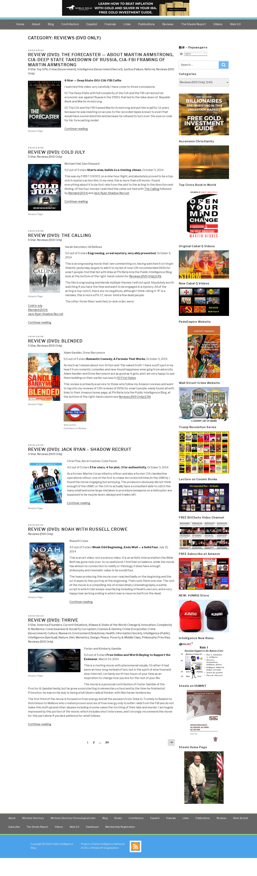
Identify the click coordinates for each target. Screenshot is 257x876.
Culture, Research (59, 633)
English (187, 53)
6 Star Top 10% (38, 69)
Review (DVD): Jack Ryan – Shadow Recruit (79, 449)
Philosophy (149, 637)
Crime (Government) (62, 69)
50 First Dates (126, 378)
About (36, 24)
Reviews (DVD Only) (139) (145, 276)
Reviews (167, 24)
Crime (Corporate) (134, 629)
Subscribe (14, 826)
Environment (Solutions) (88, 633)
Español (91, 24)
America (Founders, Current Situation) (62, 625)
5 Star (32, 156)
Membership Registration (120, 826)
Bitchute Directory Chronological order (73, 818)
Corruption (88, 629)
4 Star (32, 454)
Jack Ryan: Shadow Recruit (111, 193)
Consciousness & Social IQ (63, 629)
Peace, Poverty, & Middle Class (121, 637)
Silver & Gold (240, 818)
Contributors (70, 24)
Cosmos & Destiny (109, 629)
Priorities (164, 637)
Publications (146, 24)
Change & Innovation (141, 625)
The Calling (151, 189)
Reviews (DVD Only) (49, 156)
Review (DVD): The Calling (59, 235)
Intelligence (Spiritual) (42, 637)
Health (110, 633)
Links (127, 24)
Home (20, 24)
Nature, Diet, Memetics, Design (78, 637)
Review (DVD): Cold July (56, 152)
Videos (217, 24)
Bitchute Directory (33, 818)
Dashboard (92, 826)
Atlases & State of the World (107, 625)
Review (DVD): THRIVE (53, 620)
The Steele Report (193, 24)
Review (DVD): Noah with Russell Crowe (78, 529)
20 (108, 742)
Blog (51, 24)
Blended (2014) (78, 193)
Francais (110, 24)
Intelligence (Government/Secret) (100, 69)
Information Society (129, 633)
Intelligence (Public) (156, 633)
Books (118, 818)
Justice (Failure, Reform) (139, 69)
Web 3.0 (235, 24)
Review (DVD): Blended (55, 341)
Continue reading (76, 128)
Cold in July (35, 305)
